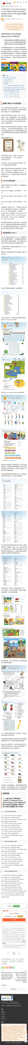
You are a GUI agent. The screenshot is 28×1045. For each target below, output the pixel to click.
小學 (17, 19)
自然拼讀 (21, 959)
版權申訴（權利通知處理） (16, 1042)
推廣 (4, 20)
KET (13, 959)
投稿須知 (3, 1016)
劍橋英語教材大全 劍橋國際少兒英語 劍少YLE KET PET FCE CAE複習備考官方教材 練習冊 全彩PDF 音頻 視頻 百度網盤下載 (15, 42)
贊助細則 (3, 1011)
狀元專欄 (13, 19)
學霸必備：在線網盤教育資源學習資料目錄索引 (11, 1005)
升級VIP (20, 916)
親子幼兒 (8, 19)
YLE (17, 959)
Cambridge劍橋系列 (6, 959)
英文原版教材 (5, 961)
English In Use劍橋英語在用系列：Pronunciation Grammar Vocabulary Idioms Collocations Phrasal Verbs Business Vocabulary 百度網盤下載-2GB (20, 977)
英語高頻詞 (4, 963)
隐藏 (7, 75)
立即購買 (14, 919)
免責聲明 (3, 1014)
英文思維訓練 (12, 961)
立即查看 (16, 906)
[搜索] (20, 2)
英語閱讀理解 (20, 961)
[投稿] (17, 2)
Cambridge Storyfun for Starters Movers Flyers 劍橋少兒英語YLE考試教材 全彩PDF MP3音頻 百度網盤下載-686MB (7, 976)
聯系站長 (3, 1018)
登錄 (15, 989)
